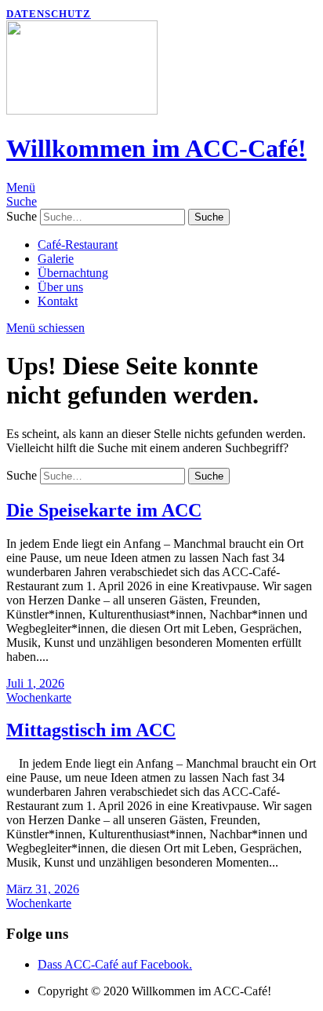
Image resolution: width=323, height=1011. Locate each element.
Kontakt (58, 301)
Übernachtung (73, 272)
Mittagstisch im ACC (91, 730)
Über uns (60, 287)
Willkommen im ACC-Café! (156, 148)
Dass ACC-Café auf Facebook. (115, 964)
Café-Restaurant (78, 244)
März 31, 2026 (42, 889)
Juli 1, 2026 (35, 683)
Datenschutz (48, 14)
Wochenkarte (38, 697)
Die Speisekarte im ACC (103, 510)
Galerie (56, 258)
